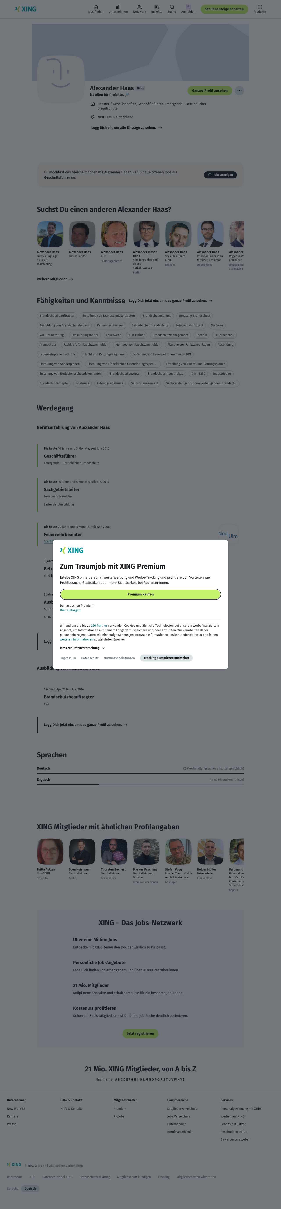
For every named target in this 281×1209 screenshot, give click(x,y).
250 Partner (99, 626)
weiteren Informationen (76, 639)
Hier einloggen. (70, 610)
